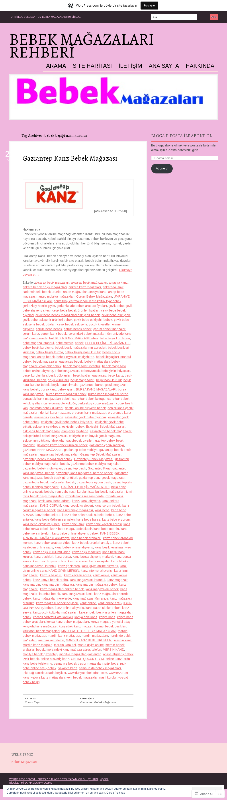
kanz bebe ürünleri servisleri (55, 519)
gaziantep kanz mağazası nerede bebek (84, 473)
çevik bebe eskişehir (116, 315)
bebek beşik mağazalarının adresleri (80, 347)
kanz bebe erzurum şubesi (41, 524)
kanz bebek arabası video (52, 542)
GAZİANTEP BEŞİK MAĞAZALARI (85, 487)
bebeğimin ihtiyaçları (116, 371)
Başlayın (149, 5)
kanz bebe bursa (88, 519)
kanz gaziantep (69, 566)
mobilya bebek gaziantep (40, 654)
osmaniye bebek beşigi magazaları (78, 663)
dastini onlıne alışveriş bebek (85, 408)
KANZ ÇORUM (50, 505)
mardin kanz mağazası (64, 635)
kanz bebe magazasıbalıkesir (71, 529)
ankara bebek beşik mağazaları (45, 287)
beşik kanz (115, 375)
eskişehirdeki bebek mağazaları (45, 436)
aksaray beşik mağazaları (89, 282)
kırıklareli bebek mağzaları (41, 631)
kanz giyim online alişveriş (100, 566)
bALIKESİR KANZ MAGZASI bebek (73, 338)
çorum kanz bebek (54, 333)
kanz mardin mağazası (58, 584)
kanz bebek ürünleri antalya (91, 542)
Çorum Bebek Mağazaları (94, 296)
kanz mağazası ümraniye (90, 598)
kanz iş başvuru (51, 575)
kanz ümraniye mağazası (75, 510)
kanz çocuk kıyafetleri (78, 505)
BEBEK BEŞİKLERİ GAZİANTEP (107, 343)
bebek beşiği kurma (49, 352)
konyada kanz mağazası (40, 626)
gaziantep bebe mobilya (81, 450)
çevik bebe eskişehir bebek (93, 319)
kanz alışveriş (90, 501)
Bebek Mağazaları (24, 761)
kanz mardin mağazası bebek (96, 584)
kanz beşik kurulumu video (51, 552)
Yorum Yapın (33, 702)
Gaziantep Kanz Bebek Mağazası (70, 158)
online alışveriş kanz (55, 659)
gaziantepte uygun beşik (94, 482)
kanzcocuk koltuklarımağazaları (55, 612)
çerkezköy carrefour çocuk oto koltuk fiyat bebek (87, 301)
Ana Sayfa (164, 66)
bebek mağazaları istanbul (81, 366)
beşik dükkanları (60, 375)
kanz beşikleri (43, 556)
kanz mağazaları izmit (77, 594)
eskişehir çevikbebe (46, 426)
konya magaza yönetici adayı (111, 621)
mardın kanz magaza (37, 645)
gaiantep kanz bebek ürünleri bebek (62, 445)
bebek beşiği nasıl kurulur (83, 352)
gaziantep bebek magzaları (59, 454)
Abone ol (162, 168)
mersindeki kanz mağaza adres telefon (74, 649)
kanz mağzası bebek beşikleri (57, 603)
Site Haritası (92, 66)
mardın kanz (123, 640)
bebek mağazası (114, 366)
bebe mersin (64, 343)
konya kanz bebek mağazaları (68, 621)
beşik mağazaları (82, 380)
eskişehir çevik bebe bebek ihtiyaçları (67, 422)
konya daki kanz (85, 617)
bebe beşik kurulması (115, 338)
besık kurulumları (35, 375)
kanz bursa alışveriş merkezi (93, 556)
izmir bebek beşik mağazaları (43, 496)
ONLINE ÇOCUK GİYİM (87, 659)
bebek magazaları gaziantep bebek (58, 361)
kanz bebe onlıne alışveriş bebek (75, 533)
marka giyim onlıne (91, 645)
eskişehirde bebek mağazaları (111, 431)
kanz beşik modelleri (86, 552)
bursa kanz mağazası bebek (66, 394)
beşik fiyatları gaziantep (89, 375)
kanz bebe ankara (47, 515)
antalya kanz (97, 292)
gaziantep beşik (75, 468)
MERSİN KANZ (113, 649)
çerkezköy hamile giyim (39, 306)
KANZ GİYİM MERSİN (64, 570)
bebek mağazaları (97, 361)
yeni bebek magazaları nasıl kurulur (92, 677)
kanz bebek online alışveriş (74, 547)
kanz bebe (102, 510)
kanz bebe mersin (106, 529)
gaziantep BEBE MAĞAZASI (42, 450)
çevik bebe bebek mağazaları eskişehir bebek (67, 315)
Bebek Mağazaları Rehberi (81, 46)
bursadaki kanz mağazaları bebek (46, 398)
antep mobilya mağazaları (56, 296)
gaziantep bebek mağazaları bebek (47, 459)
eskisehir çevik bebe (48, 417)
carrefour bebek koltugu (89, 398)
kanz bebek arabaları (86, 538)
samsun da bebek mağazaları (100, 668)
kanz (75, 501)
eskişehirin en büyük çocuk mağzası (94, 436)
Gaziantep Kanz (99, 468)
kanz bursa (63, 556)
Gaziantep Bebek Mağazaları (100, 454)
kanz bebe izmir (73, 524)
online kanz (114, 659)
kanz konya (101, 575)
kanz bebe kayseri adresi (104, 524)
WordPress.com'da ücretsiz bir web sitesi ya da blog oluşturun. (53, 779)
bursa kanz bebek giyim (57, 389)
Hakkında (200, 66)
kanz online (88, 603)
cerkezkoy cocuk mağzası (96, 403)
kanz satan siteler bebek (103, 608)
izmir (129, 491)
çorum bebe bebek (49, 329)
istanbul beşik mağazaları (106, 491)
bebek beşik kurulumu (38, 347)
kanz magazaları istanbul (87, 580)
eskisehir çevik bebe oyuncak (85, 417)
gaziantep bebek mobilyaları (42, 468)
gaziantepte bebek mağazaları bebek (49, 482)
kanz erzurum (78, 561)
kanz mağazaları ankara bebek (62, 589)
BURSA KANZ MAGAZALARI (96, 389)
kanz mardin (31, 584)
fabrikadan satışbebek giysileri (72, 440)
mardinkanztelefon (51, 640)
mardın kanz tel (65, 645)
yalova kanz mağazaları (48, 677)
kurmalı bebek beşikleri (110, 626)
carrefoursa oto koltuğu (59, 403)
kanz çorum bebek (108, 505)
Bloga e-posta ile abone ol (181, 136)
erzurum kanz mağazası (89, 412)
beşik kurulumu (58, 380)
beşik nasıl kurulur (109, 380)
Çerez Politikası (115, 792)
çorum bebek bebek (78, 329)
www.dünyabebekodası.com (87, 673)
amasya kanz (118, 282)
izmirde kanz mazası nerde (84, 496)
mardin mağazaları (95, 635)
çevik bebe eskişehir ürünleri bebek (47, 319)
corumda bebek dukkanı (46, 408)
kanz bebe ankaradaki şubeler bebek (88, 515)
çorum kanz (31, 333)
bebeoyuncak (90, 371)
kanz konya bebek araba (50, 580)
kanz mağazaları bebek (102, 589)
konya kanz (107, 617)
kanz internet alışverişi (96, 570)
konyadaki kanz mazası (75, 626)
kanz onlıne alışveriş (69, 608)
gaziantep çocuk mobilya (106, 445)
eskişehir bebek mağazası (41, 431)
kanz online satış (110, 603)
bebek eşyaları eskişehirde (75, 357)
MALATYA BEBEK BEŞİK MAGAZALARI (88, 631)
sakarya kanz (67, 668)
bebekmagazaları (67, 371)
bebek (79, 343)
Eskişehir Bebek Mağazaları (105, 426)
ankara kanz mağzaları (84, 287)
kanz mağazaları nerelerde (52, 598)
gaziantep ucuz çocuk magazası (102, 477)
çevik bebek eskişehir (72, 324)
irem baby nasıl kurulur (71, 491)
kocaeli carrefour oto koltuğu (53, 617)
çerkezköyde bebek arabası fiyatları (82, 306)
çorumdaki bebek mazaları (87, 333)
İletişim (130, 66)
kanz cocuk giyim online (49, 561)
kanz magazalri (117, 580)
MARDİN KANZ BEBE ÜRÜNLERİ (89, 640)
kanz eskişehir (99, 561)
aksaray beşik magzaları (52, 282)
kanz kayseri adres (77, 575)
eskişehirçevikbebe (74, 431)
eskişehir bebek (73, 426)
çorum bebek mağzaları (109, 329)
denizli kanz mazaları (55, 412)
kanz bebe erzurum (116, 519)
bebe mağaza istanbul (38, 343)
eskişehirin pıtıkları (36, 440)
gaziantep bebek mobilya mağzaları (96, 463)
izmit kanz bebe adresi (54, 501)
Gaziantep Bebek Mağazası (93, 459)
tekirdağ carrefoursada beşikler (44, 673)
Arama (56, 66)
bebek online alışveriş (38, 371)
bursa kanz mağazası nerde (108, 394)
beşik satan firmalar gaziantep (72, 385)
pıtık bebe (111, 663)
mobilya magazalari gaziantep (80, 654)
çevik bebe (116, 306)
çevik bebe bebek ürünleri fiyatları (75, 310)
